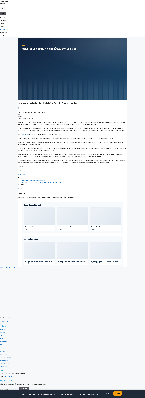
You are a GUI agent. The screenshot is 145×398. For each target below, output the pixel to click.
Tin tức (2, 338)
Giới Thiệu (3, 21)
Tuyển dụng (3, 341)
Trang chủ (3, 18)
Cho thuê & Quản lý (5, 357)
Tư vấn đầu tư (4, 360)
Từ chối (107, 393)
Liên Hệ (2, 35)
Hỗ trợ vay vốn (4, 363)
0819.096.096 (4, 322)
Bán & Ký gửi (3, 354)
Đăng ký (24, 388)
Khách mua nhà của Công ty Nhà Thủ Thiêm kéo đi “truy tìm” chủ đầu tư (41, 182)
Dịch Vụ (2, 26)
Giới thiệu (2, 332)
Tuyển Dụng (3, 32)
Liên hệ (2, 344)
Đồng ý (117, 393)
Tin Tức (2, 29)
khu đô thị (25, 134)
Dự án (1, 335)
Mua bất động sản (5, 351)
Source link (21, 174)
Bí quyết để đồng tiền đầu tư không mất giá (32, 180)
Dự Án (2, 24)
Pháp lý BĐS (3, 366)
